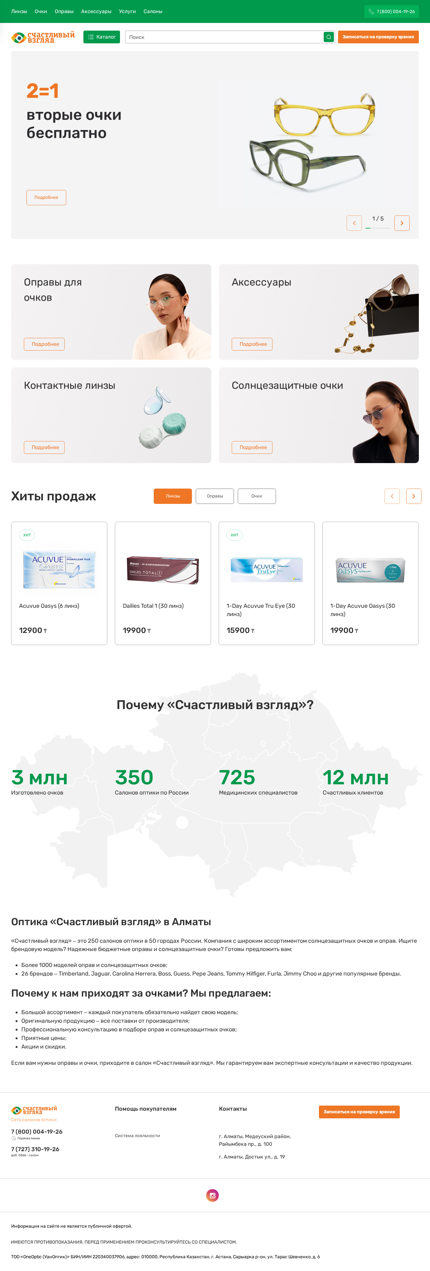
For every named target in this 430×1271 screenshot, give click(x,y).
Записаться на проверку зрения (378, 37)
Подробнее (46, 197)
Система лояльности (137, 1135)
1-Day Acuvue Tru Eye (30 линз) (261, 610)
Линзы (19, 11)
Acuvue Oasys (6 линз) (49, 605)
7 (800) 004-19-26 (36, 1131)
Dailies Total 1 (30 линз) (153, 605)
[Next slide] (402, 223)
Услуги (127, 11)
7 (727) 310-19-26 (35, 1149)
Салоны (153, 11)
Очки (41, 11)
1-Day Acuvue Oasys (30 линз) (362, 610)
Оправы (64, 11)
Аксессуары (96, 11)
